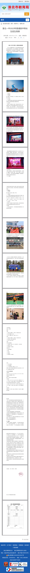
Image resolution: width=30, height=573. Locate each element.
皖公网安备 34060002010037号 (16, 555)
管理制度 (21, 545)
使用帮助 (15, 545)
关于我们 (9, 545)
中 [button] (21, 37)
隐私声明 (3, 545)
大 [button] (18, 37)
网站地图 (16, 547)
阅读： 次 (8, 37)
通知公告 (22, 23)
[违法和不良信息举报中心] (15, 569)
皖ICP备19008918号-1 (23, 553)
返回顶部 (26, 539)
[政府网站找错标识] (13, 564)
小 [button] (23, 37)
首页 (2, 20)
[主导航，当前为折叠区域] (27, 20)
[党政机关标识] (6, 564)
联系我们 (27, 545)
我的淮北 (27, 1)
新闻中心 (16, 23)
